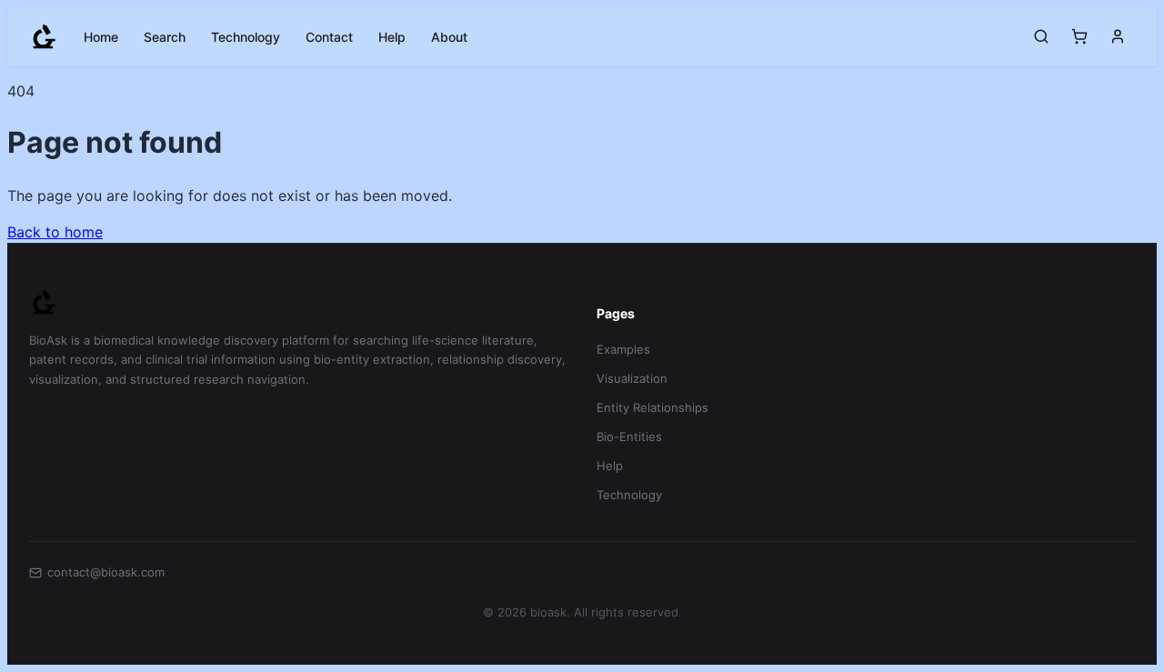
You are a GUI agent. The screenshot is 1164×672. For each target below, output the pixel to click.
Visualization (632, 378)
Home (101, 37)
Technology (245, 37)
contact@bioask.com (106, 572)
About (449, 37)
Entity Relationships (652, 407)
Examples (623, 349)
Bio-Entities (629, 436)
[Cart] (1079, 36)
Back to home (55, 232)
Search (165, 37)
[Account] (1117, 36)
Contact (329, 37)
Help (392, 37)
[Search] (1041, 36)
